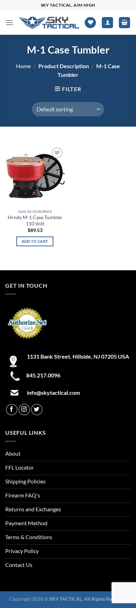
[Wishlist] (90, 23)
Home (23, 66)
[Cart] (124, 23)
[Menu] (9, 22)
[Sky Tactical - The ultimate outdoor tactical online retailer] (49, 23)
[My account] (107, 23)
